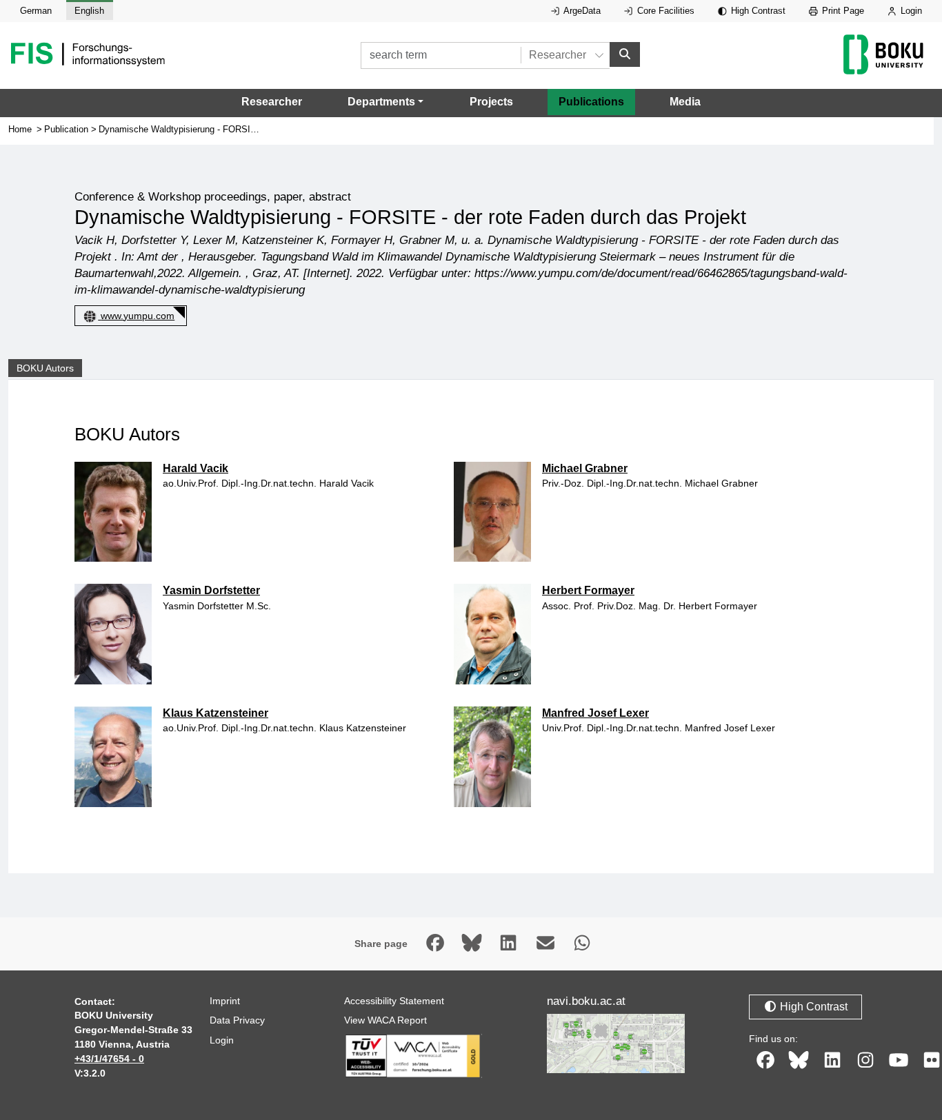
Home (20, 129)
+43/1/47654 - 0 (109, 1058)
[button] (385, 102)
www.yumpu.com (137, 316)
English (89, 11)
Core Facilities (664, 11)
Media (685, 102)
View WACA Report (385, 1020)
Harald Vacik (195, 468)
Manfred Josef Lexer (595, 713)
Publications (591, 102)
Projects (491, 102)
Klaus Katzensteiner (215, 713)
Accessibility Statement (394, 1000)
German (36, 11)
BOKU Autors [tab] (45, 368)
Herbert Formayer (588, 590)
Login (910, 11)
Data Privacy (237, 1020)
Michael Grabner (585, 468)
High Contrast (756, 11)
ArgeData (581, 11)
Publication (66, 129)
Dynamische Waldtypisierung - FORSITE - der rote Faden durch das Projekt (250, 129)
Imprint (225, 1000)
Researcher (271, 102)
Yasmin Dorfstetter (211, 590)
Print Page (841, 11)
